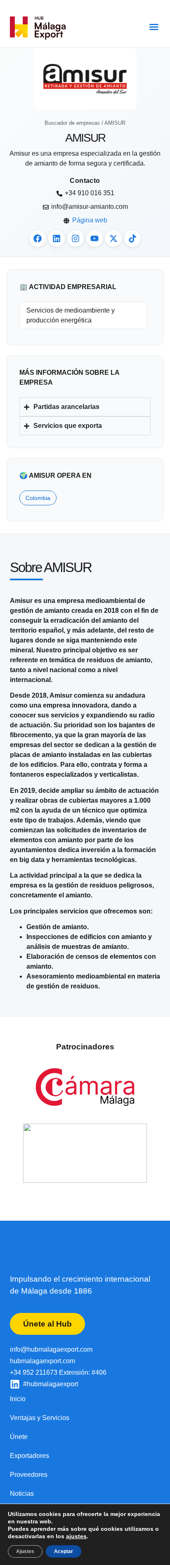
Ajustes (25, 1551)
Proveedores (28, 1474)
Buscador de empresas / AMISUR (85, 123)
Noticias (22, 1493)
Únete (19, 1436)
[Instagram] (75, 238)
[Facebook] (37, 238)
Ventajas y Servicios (39, 1417)
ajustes (76, 1536)
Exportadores (29, 1455)
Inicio (18, 1398)
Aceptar (63, 1551)
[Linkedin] (56, 238)
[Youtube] (94, 238)
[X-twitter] (113, 238)
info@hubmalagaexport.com (51, 1349)
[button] (153, 26)
